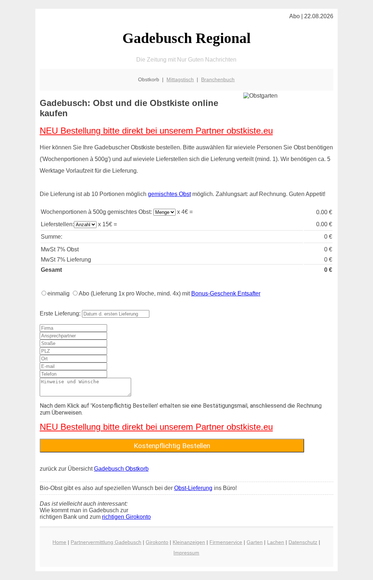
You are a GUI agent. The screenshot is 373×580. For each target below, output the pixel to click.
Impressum (186, 553)
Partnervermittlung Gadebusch (106, 542)
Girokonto (157, 542)
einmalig (58, 293)
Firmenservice (225, 542)
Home (59, 542)
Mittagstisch (180, 79)
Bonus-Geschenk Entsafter (225, 293)
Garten (255, 542)
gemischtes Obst (169, 194)
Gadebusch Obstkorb (121, 469)
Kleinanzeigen (189, 542)
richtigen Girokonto (126, 517)
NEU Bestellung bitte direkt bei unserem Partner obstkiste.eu (156, 131)
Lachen (275, 542)
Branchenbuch (218, 79)
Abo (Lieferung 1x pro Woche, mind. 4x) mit (169, 293)
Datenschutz (302, 542)
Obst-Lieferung (193, 488)
